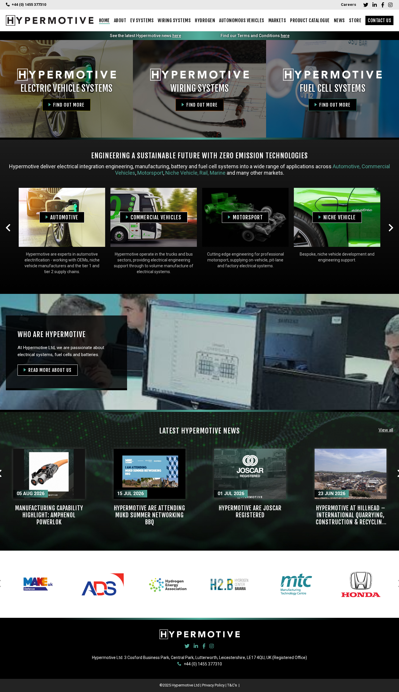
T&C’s (232, 685)
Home (104, 20)
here (176, 35)
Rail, (205, 173)
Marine (217, 173)
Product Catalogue (310, 20)
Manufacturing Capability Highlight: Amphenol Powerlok (49, 515)
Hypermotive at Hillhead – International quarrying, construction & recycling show (350, 518)
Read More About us (50, 370)
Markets (277, 20)
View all (386, 430)
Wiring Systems (174, 20)
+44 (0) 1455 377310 (29, 4)
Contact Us (379, 20)
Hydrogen (205, 20)
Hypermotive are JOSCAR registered (250, 511)
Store (355, 20)
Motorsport (150, 173)
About (120, 20)
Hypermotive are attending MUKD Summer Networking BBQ (149, 515)
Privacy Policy (213, 685)
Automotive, (346, 166)
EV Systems (142, 20)
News (339, 20)
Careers (348, 4)
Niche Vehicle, (181, 173)
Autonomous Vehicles (241, 20)
